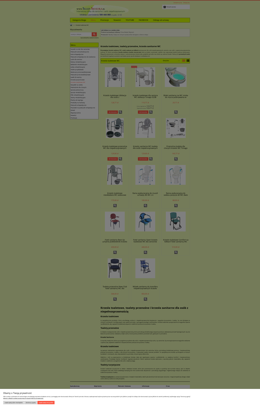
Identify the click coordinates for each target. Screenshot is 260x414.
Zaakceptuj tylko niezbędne (14, 402)
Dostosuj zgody (31, 402)
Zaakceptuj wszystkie (46, 402)
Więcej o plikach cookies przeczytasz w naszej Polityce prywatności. (23, 398)
